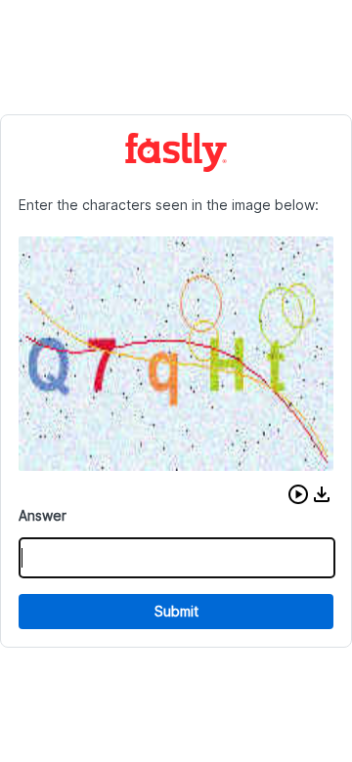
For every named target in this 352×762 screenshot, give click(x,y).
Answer (42, 515)
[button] (298, 494)
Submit (176, 611)
